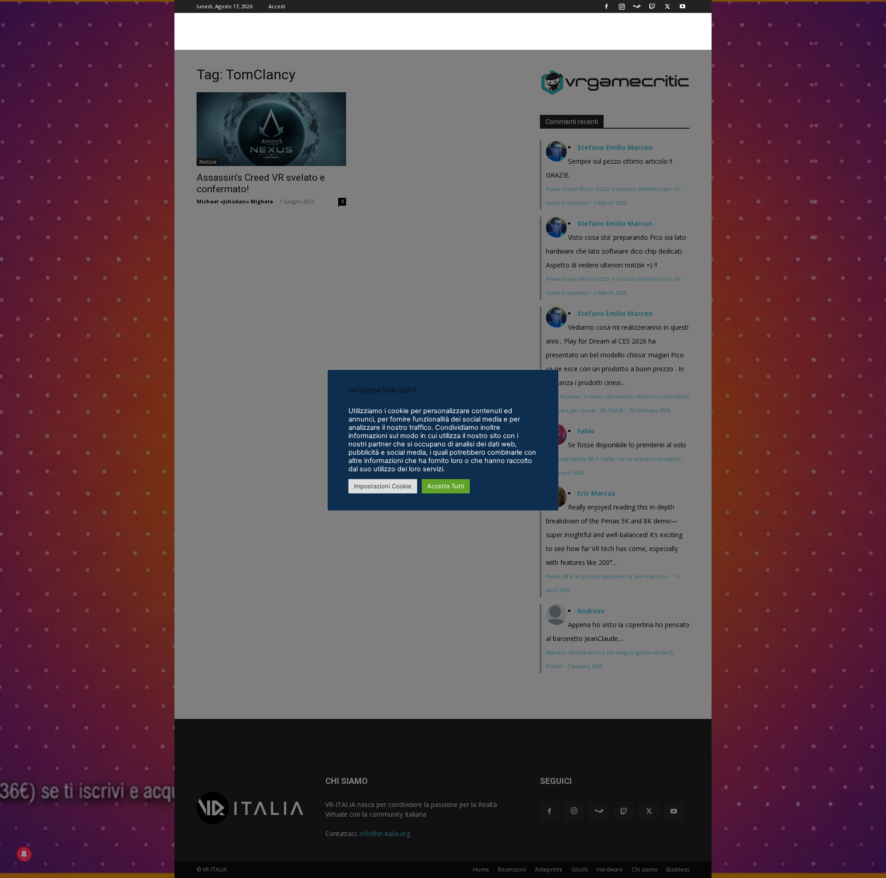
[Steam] (637, 6)
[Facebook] (606, 6)
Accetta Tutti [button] (445, 486)
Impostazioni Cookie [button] (383, 486)
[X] (667, 6)
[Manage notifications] (24, 854)
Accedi (277, 6)
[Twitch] (652, 6)
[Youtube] (682, 6)
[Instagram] (622, 6)
